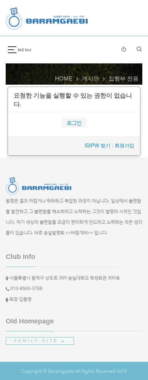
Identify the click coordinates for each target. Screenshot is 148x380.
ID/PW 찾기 (97, 145)
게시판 (90, 78)
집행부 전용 (124, 78)
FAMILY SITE (37, 341)
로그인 (74, 122)
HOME (63, 78)
